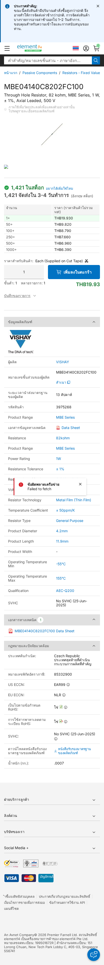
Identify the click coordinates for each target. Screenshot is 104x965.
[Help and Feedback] (93, 954)
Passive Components (39, 73)
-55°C (61, 564)
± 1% (60, 469)
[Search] (96, 60)
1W (58, 458)
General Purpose (69, 520)
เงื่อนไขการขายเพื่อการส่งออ (24, 903)
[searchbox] (48, 60)
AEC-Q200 (65, 590)
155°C (61, 578)
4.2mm (62, 531)
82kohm (63, 438)
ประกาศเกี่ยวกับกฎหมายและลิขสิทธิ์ (64, 896)
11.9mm (62, 541)
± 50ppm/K (65, 510)
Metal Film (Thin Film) (73, 500)
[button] (7, 48)
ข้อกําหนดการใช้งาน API (67, 903)
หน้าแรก (10, 73)
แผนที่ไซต (11, 909)
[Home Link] (39, 48)
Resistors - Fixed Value (81, 73)
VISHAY (62, 362)
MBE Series (65, 417)
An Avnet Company (19, 935)
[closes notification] (98, 6)
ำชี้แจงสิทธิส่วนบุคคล (19, 896)
